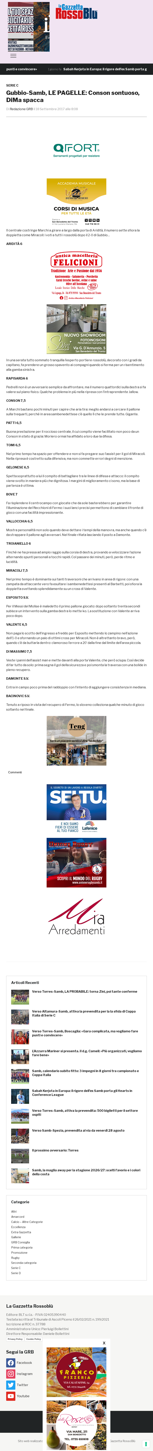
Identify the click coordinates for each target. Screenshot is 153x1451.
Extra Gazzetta (21, 1232)
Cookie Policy (33, 1339)
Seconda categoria (23, 1262)
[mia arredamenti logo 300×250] (76, 916)
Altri (14, 1211)
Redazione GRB (21, 109)
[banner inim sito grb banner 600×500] (38, 26)
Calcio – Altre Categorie (27, 1222)
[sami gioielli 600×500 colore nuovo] (76, 329)
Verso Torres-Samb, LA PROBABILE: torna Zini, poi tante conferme (84, 991)
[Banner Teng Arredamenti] (76, 740)
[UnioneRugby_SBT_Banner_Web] (76, 862)
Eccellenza (18, 1227)
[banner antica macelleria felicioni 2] (76, 275)
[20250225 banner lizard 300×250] (76, 203)
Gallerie (16, 1237)
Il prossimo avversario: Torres (55, 1150)
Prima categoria (21, 1247)
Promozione (19, 1252)
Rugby (15, 1257)
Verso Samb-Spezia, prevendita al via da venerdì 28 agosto (78, 1130)
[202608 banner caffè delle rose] (76, 1425)
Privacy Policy (15, 1339)
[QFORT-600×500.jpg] (76, 150)
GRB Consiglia (20, 1242)
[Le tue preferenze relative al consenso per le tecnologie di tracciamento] (146, 1444)
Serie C (12, 85)
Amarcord (17, 1216)
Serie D (16, 1273)
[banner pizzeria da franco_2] (76, 1372)
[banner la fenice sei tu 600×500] (76, 809)
